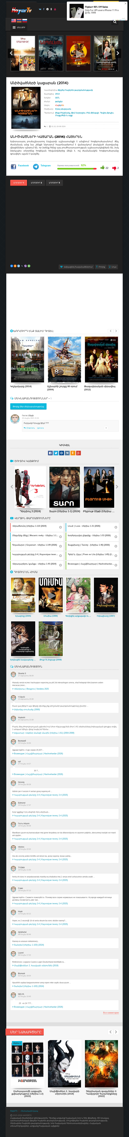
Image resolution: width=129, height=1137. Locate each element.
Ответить (30, 428)
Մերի (31, 415)
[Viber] (25, 266)
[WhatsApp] (29, 266)
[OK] (51, 9)
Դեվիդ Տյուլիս (107, 113)
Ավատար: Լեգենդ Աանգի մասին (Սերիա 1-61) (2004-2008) (44, 733)
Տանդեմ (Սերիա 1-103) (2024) (29, 945)
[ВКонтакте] (11, 266)
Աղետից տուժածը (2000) (27, 709)
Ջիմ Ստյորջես (78, 113)
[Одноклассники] (15, 266)
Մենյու (21, 27)
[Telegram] (47, 9)
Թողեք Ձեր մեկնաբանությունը (28, 406)
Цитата (40, 428)
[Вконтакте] (40, 9)
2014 (57, 94)
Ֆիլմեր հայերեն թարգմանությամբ (75, 90)
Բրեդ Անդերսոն (63, 109)
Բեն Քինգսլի (92, 113)
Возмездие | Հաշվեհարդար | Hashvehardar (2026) (38, 753)
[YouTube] (55, 9)
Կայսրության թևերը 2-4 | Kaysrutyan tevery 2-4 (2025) (41, 795)
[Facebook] (44, 9)
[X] (22, 266)
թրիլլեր (59, 101)
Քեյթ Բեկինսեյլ (62, 113)
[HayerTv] (21, 10)
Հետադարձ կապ (29, 1111)
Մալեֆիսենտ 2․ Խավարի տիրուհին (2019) (36, 965)
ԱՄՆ (57, 98)
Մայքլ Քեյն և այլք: (64, 115)
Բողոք (102, 267)
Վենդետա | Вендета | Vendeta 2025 (31, 689)
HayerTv (13, 1111)
